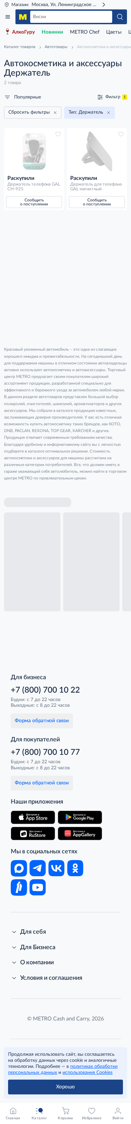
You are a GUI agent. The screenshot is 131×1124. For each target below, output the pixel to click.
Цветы (114, 32)
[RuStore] (33, 833)
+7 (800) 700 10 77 (45, 752)
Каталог (7, 16)
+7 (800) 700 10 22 (45, 690)
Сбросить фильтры (29, 112)
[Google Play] (80, 817)
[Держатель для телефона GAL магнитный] (97, 151)
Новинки (52, 32)
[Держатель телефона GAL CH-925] (34, 151)
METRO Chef (84, 32)
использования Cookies (87, 1072)
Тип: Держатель (86, 112)
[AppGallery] (80, 833)
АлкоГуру (23, 32)
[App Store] (33, 817)
